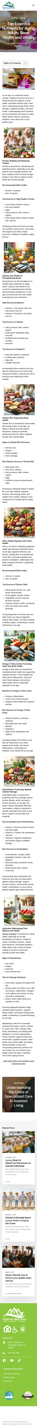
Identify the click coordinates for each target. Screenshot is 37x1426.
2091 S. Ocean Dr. (15, 1342)
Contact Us (7, 1381)
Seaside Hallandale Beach (18, 43)
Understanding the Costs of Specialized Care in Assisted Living (18, 1094)
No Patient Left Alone (12, 1374)
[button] (33, 5)
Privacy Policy (9, 1377)
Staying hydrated (9, 934)
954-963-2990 (13, 1353)
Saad (8, 1181)
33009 (10, 1348)
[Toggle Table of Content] (24, 63)
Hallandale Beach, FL (17, 1345)
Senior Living (18, 17)
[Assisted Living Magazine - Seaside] (28, 1395)
